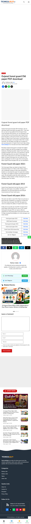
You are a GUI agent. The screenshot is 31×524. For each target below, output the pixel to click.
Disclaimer (4, 491)
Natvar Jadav (10, 82)
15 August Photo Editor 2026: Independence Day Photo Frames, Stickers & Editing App (11, 412)
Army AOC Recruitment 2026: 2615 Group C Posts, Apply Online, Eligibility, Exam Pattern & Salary (11, 427)
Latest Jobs (4, 478)
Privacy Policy (5, 494)
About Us (4, 487)
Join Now (25, 275)
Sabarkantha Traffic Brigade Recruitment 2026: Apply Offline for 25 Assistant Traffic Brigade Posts (11, 441)
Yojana (3, 476)
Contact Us (4, 489)
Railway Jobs (4, 471)
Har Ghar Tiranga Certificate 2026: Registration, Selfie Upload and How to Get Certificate (11, 434)
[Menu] (28, 2)
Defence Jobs (5, 473)
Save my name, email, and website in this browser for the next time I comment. (16, 346)
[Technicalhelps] (8, 2)
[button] (24, 2)
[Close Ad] (29, 517)
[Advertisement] (15, 21)
